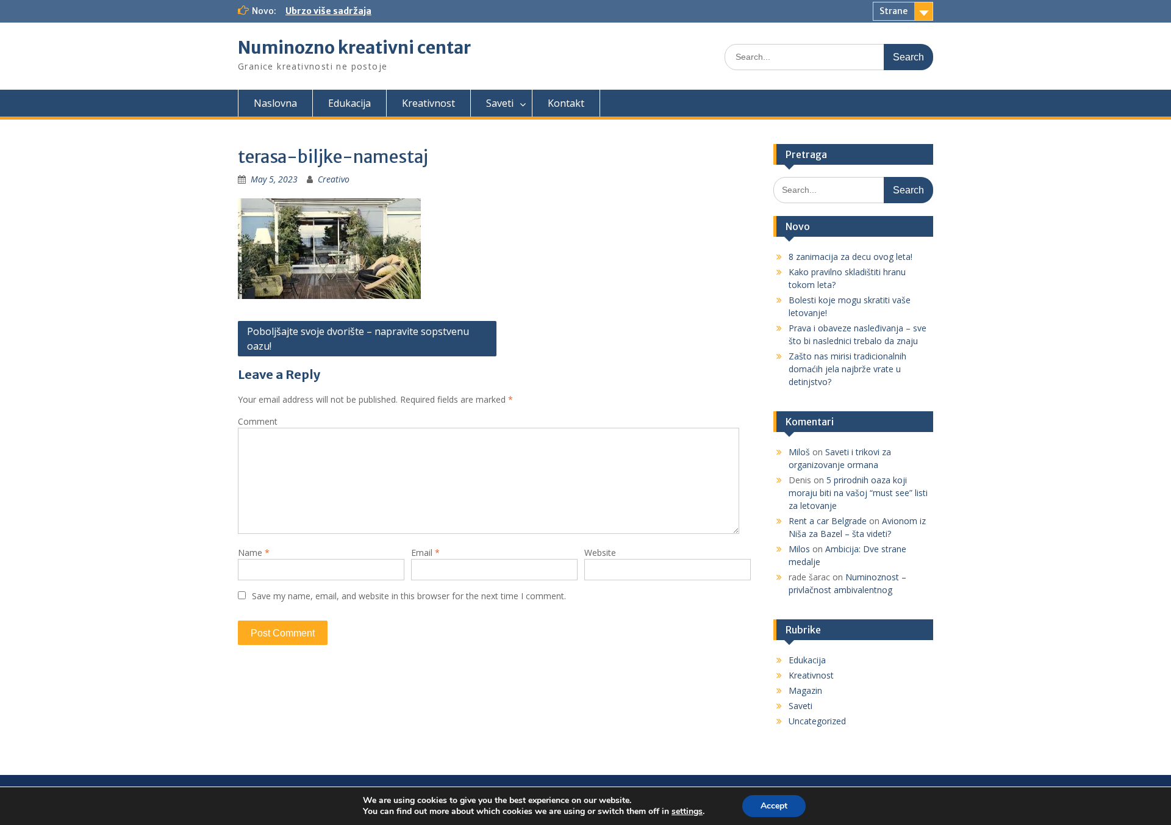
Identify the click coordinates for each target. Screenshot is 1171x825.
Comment (258, 421)
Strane (893, 10)
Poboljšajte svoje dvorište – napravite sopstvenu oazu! (358, 339)
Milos (799, 549)
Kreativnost (428, 103)
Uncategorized (817, 721)
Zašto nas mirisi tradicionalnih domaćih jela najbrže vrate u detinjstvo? (847, 368)
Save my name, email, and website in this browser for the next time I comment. (409, 596)
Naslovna (275, 103)
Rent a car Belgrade (828, 521)
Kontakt (566, 103)
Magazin (805, 690)
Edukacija (349, 103)
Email (425, 552)
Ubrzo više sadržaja (328, 10)
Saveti (500, 103)
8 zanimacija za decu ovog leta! (850, 256)
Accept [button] (774, 806)
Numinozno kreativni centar (354, 48)
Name (254, 552)
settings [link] (687, 811)
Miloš (799, 452)
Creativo (333, 179)
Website (600, 552)
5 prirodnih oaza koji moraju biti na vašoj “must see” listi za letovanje (858, 492)
